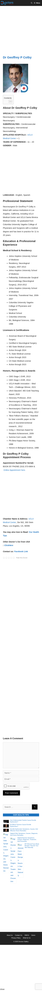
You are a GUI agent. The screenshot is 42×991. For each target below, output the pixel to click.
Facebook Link (21, 551)
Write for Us (27, 938)
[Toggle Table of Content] (9, 101)
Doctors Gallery (23, 941)
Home (33, 935)
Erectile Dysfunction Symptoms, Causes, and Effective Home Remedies (24, 830)
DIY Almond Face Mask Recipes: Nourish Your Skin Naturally (32, 845)
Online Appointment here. (15, 470)
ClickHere (8, 545)
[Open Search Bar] (31, 3)
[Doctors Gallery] (7, 3)
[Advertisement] (21, 28)
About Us (10, 935)
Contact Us (18, 935)
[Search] (35, 807)
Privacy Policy (16, 938)
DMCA (27, 935)
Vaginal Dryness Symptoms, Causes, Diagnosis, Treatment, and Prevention (26, 839)
